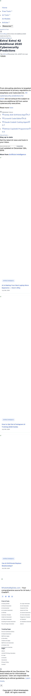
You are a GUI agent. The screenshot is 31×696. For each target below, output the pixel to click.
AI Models (6, 19)
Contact (3, 664)
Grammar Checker (6, 614)
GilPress (5, 54)
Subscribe (20, 146)
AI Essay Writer (5, 603)
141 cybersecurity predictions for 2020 (13, 96)
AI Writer (4, 612)
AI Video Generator (7, 619)
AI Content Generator (7, 610)
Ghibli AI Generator (7, 617)
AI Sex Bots (4, 638)
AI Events (4, 657)
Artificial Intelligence (6, 38)
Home (4, 8)
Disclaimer (4, 660)
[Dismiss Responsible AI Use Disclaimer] (1, 685)
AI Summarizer (5, 608)
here (11, 108)
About (3, 651)
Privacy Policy (5, 662)
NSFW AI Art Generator (8, 642)
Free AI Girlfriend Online (8, 631)
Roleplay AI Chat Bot (7, 647)
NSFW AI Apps (5, 636)
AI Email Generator (6, 605)
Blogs (5, 33)
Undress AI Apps (6, 640)
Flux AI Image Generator (8, 623)
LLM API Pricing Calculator (8, 653)
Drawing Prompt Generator (9, 621)
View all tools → (4, 135)
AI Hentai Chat (5, 645)
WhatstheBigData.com (11, 588)
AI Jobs (3, 655)
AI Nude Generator (6, 633)
